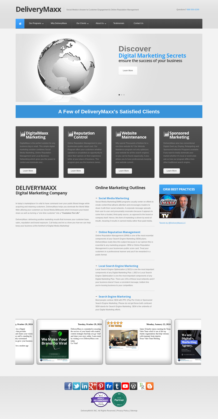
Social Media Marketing (114, 198)
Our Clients (81, 23)
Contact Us (138, 23)
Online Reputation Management (119, 232)
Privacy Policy (123, 411)
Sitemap (133, 411)
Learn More (128, 70)
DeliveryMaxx (38, 9)
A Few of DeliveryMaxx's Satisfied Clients (109, 111)
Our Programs (35, 23)
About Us (100, 23)
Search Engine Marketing (115, 296)
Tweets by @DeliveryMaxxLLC (172, 223)
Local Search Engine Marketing (118, 266)
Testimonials (118, 23)
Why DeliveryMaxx (59, 23)
